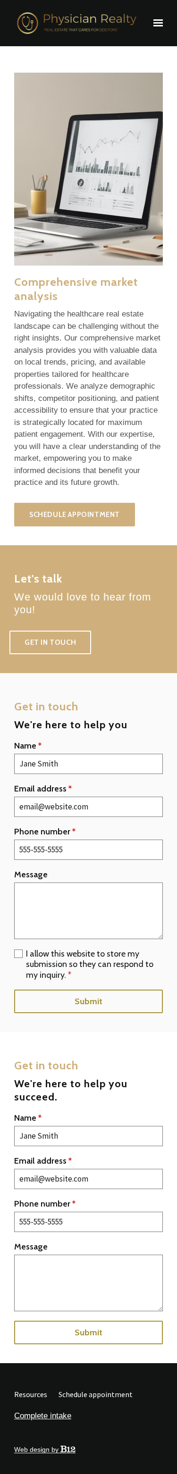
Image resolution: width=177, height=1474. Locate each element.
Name (28, 746)
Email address (43, 788)
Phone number (45, 831)
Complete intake (42, 1416)
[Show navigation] (156, 23)
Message (31, 874)
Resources (30, 1394)
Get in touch (50, 642)
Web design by (37, 1449)
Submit (88, 1001)
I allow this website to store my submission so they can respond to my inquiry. (89, 964)
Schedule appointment (74, 514)
